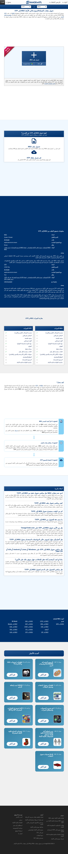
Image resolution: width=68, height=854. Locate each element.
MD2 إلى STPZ (44, 621)
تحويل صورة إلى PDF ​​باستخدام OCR (55, 830)
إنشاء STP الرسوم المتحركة (19, 277)
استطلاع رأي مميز (17, 825)
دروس (20, 820)
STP (5, 13)
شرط (16, 430)
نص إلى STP (7, 277)
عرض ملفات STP (8, 279)
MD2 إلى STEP (28, 626)
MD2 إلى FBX (13, 629)
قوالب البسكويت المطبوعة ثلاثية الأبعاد (55, 826)
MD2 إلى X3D (44, 626)
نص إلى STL (40, 832)
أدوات (65, 2)
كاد (46, 290)
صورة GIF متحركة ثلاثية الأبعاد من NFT (55, 821)
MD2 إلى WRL (44, 624)
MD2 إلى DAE (13, 626)
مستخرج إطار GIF (38, 838)
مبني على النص (24, 290)
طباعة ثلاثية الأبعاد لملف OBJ (56, 818)
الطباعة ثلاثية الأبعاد (17, 822)
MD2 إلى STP (29, 632)
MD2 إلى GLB (13, 632)
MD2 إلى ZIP (44, 632)
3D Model (6, 240)
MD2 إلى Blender (12, 624)
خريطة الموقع (18, 831)
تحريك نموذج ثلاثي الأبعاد (57, 839)
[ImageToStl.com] (34, 2)
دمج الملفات (40, 835)
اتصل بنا (20, 833)
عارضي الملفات (55, 2)
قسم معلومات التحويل (49, 83)
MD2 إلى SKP (29, 624)
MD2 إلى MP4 (60, 624)
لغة (3, 2)
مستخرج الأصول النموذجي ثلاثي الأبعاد (34, 823)
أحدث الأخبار (34, 653)
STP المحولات (47, 277)
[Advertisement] (18, 32)
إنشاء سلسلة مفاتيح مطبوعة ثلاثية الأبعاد (55, 835)
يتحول (9, 2)
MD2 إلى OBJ (29, 621)
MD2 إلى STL (29, 629)
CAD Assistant (8, 281)
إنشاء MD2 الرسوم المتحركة (18, 247)
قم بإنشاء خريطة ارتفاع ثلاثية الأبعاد (34, 820)
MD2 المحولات (47, 247)
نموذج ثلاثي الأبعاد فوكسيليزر (34, 247)
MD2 (13, 13)
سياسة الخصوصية (17, 828)
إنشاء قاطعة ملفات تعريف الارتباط (34, 817)
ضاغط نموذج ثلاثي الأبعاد (36, 827)
